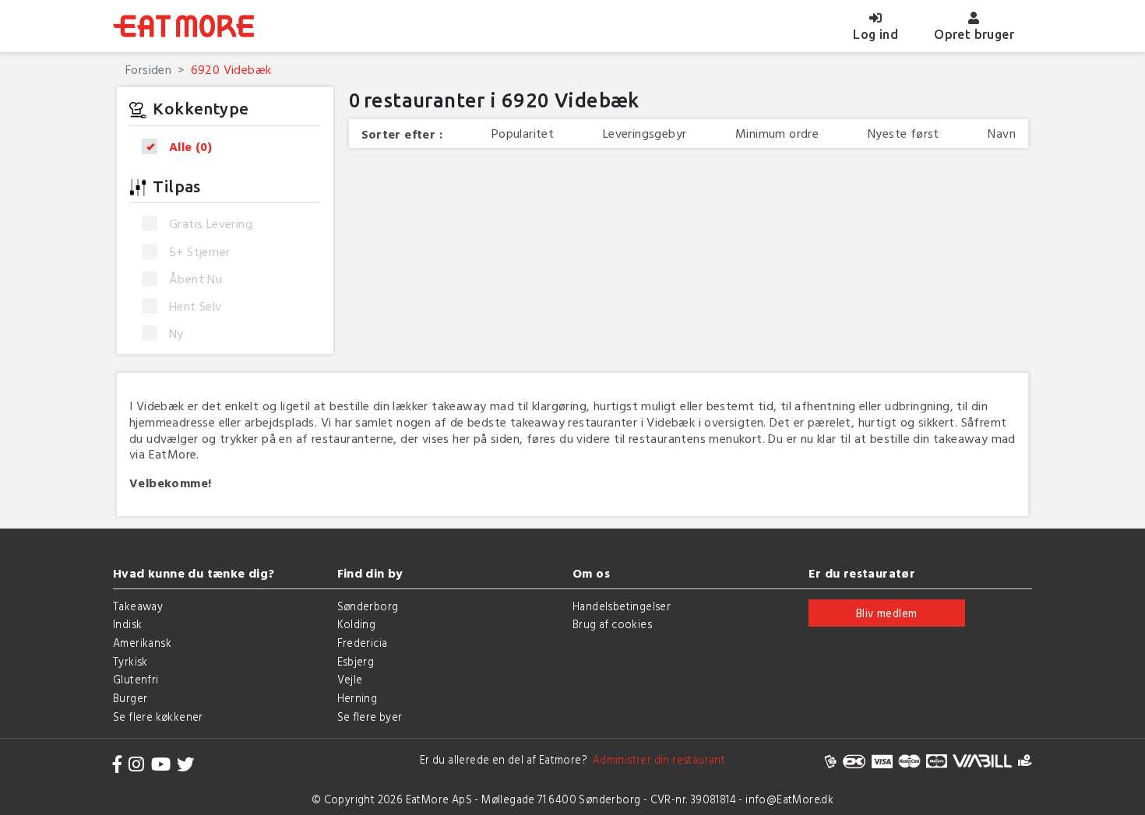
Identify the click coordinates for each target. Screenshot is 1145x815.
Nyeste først (903, 133)
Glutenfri (136, 679)
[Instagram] (136, 764)
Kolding (356, 624)
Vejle (350, 679)
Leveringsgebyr (645, 133)
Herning (357, 698)
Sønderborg (368, 606)
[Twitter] (185, 764)
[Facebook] (117, 764)
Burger (130, 698)
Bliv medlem (886, 613)
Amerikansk (142, 642)
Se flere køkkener (158, 716)
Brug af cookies (612, 624)
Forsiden (148, 69)
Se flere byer (370, 716)
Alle (190, 147)
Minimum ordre (777, 133)
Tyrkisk (130, 661)
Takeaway (138, 606)
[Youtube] (161, 764)
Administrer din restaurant (656, 759)
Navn (1002, 133)
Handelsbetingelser (621, 606)
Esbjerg (356, 661)
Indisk (127, 624)
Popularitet (522, 133)
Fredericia (362, 642)
